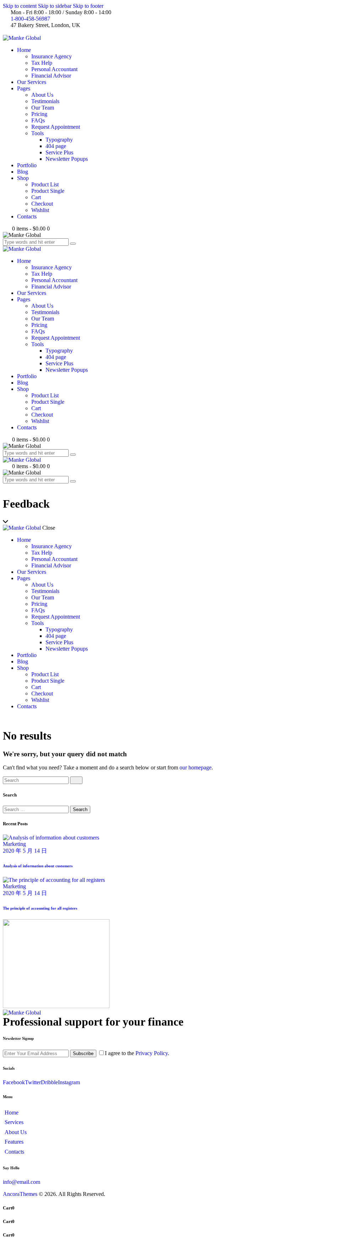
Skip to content (20, 6)
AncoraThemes (20, 1194)
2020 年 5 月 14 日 (25, 851)
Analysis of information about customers (38, 866)
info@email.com (21, 1182)
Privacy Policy (151, 1053)
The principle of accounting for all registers (40, 908)
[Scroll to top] (7, 1249)
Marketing (14, 844)
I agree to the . (137, 1053)
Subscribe (83, 1053)
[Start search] (76, 780)
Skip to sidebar (54, 6)
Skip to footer (88, 6)
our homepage (196, 767)
